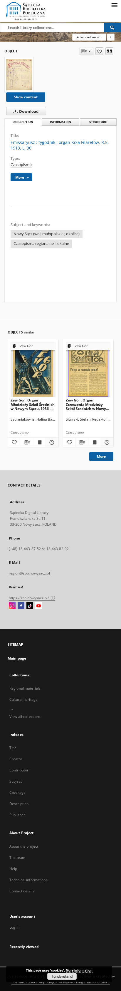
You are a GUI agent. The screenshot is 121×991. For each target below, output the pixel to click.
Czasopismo (21, 164)
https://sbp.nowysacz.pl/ (29, 597)
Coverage (17, 792)
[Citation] (109, 51)
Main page (17, 658)
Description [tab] (23, 122)
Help (13, 868)
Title (13, 747)
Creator (15, 758)
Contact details (21, 891)
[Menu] (114, 4)
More (101, 456)
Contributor (18, 770)
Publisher (17, 814)
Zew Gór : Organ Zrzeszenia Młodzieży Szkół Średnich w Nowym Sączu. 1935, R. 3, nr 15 (88, 404)
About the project (23, 846)
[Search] (112, 27)
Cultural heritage (23, 699)
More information (79, 970)
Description (18, 803)
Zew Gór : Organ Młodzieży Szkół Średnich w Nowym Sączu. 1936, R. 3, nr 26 (33, 404)
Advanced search (89, 37)
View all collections (25, 716)
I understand (62, 976)
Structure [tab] (98, 122)
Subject (15, 781)
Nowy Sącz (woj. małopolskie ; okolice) (47, 233)
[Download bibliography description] (26, 442)
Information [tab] (60, 122)
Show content (26, 96)
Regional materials (25, 688)
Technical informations (28, 879)
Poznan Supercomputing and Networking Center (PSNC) (60, 982)
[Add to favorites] (99, 51)
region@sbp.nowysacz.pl (29, 573)
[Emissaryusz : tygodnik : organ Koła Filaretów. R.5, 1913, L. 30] (19, 74)
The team (17, 857)
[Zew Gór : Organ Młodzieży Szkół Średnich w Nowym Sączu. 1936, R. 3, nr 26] (33, 370)
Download (28, 111)
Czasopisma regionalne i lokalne (41, 243)
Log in (14, 927)
